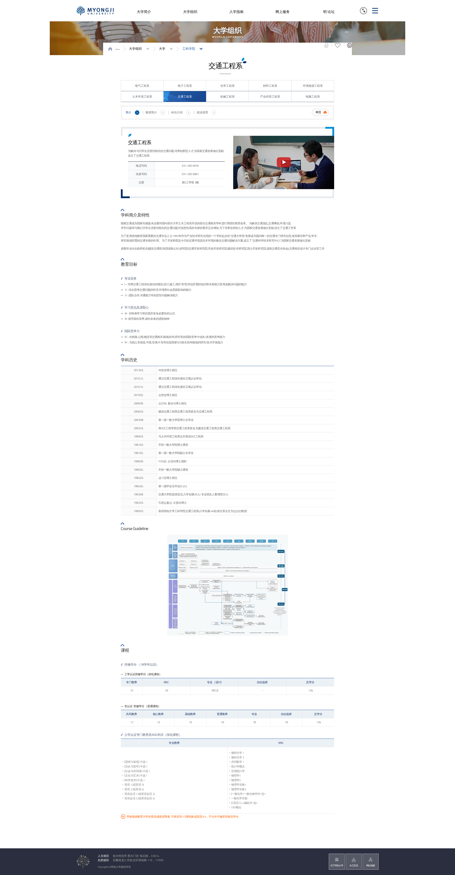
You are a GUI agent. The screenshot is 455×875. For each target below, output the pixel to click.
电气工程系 (142, 86)
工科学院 (189, 48)
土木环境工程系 (142, 96)
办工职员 (353, 865)
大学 (162, 48)
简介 (128, 112)
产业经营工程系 (270, 96)
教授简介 (151, 112)
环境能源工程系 (313, 86)
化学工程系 (227, 86)
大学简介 (144, 11)
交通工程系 (185, 96)
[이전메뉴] (108, 32)
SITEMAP (375, 10)
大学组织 (190, 11)
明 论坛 (328, 11)
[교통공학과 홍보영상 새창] (283, 162)
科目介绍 (177, 112)
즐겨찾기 (337, 45)
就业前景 (202, 112)
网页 (318, 112)
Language (363, 10)
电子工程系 (185, 86)
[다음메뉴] (346, 32)
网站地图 (370, 865)
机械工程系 (227, 96)
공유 (326, 45)
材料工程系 (270, 86)
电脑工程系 (313, 96)
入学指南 (236, 11)
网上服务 (282, 11)
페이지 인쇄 (349, 45)
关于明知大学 (336, 865)
